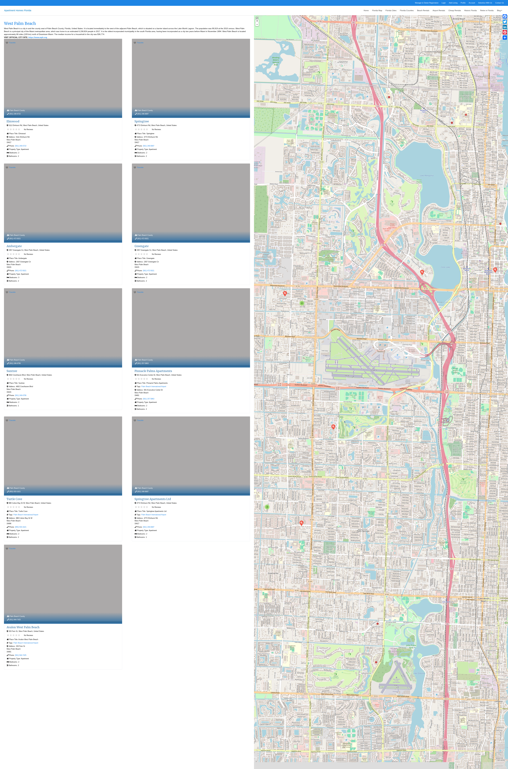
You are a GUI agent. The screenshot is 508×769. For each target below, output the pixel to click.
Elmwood (13, 121)
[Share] (504, 37)
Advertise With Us (485, 3)
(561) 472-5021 (15, 239)
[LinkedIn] (504, 27)
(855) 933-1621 (15, 492)
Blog (499, 10)
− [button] (257, 24)
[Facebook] (504, 16)
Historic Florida (470, 10)
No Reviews (28, 129)
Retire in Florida (487, 10)
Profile (463, 3)
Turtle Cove (14, 499)
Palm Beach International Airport (153, 386)
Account (472, 3)
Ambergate (14, 246)
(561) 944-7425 (15, 620)
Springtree (142, 121)
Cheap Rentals (454, 10)
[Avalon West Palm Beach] (495, 270)
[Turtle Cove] (333, 427)
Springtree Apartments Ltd (153, 499)
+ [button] (257, 20)
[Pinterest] (504, 32)
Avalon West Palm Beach (23, 627)
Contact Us (499, 3)
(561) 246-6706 (15, 363)
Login (444, 3)
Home (366, 10)
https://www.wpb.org (37, 37)
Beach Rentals (423, 10)
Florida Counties (407, 10)
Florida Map (377, 10)
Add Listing (453, 3)
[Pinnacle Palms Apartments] (422, 272)
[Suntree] (301, 523)
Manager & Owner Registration (426, 3)
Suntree (12, 371)
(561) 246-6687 (143, 114)
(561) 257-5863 (143, 363)
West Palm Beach (20, 23)
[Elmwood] (285, 293)
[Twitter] (504, 21)
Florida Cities (390, 10)
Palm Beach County (17, 110)
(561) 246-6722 (15, 114)
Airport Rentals (439, 10)
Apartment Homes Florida (17, 10)
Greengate (142, 246)
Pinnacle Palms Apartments (153, 371)
